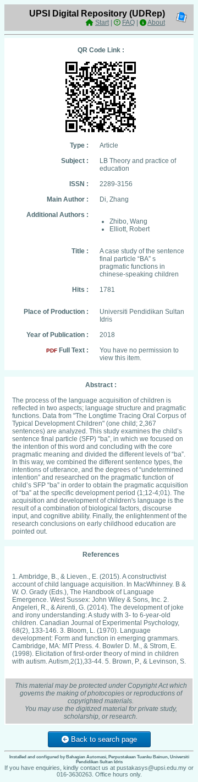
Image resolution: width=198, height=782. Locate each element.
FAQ (128, 22)
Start (102, 22)
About (156, 22)
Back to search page (103, 739)
